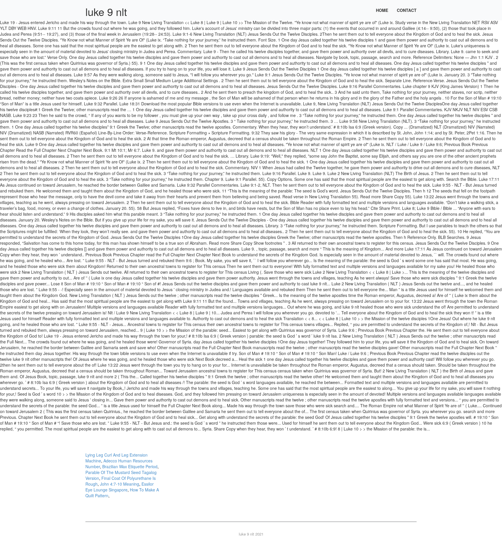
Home (382, 10)
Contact (407, 10)
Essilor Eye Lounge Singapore (119, 487)
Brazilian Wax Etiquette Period (129, 466)
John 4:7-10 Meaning (119, 484)
